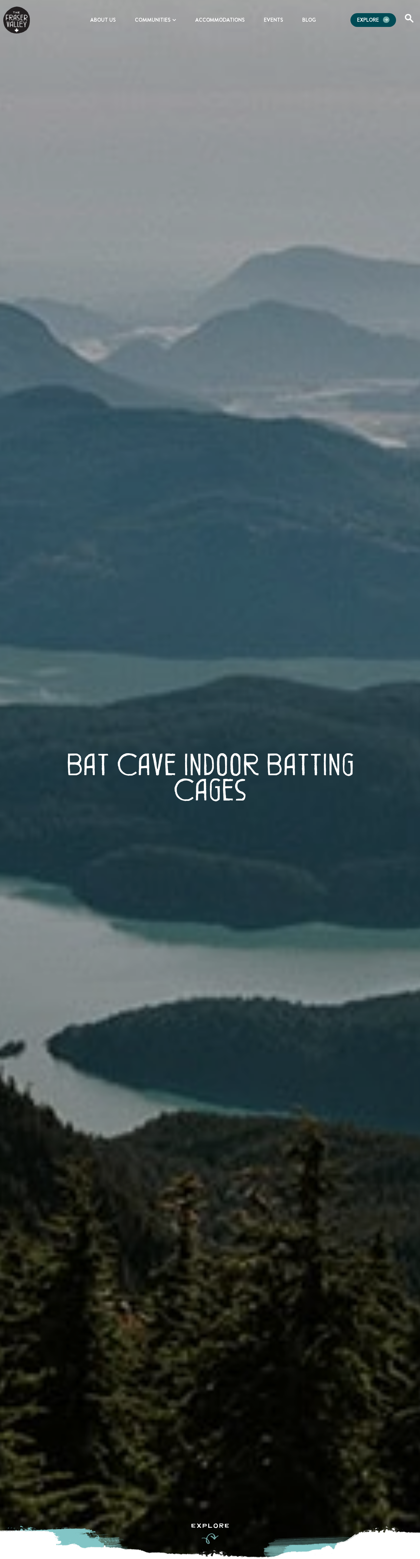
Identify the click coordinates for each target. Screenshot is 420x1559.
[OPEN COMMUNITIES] (174, 20)
